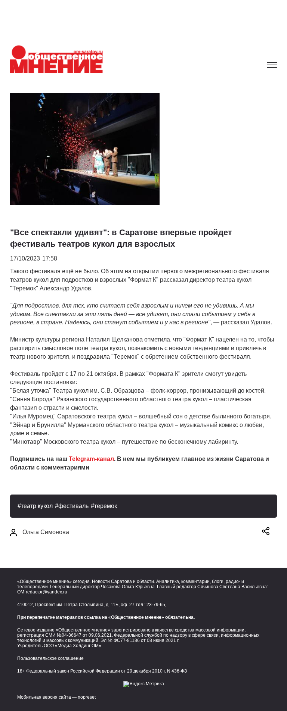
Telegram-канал (91, 459)
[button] (265, 532)
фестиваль (73, 506)
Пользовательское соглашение (50, 658)
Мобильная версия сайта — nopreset (56, 697)
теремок (105, 506)
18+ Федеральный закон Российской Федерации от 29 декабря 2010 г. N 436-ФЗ (102, 671)
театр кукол (37, 506)
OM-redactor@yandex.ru (42, 592)
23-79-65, (156, 604)
